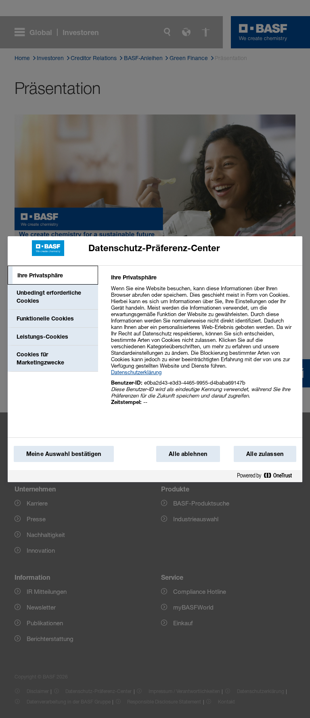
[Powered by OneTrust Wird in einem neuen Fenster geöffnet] (267, 476)
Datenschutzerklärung (136, 372)
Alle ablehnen (188, 453)
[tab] (52, 275)
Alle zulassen (265, 453)
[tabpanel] (203, 344)
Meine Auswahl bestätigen (63, 453)
